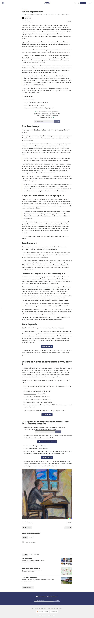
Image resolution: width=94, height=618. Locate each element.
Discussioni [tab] (36, 554)
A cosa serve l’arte (30, 394)
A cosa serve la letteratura (32, 397)
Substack (40, 615)
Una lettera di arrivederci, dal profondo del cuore (33, 560)
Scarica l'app (54, 611)
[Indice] (1, 309)
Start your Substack (43, 611)
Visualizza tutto (27, 587)
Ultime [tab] (30, 554)
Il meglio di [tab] (25, 554)
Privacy (45, 608)
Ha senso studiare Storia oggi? (33, 402)
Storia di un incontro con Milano (34, 405)
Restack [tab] (30, 537)
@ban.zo (42, 446)
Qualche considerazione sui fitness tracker (32, 570)
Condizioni (50, 608)
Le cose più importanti (29, 577)
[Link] (20, 126)
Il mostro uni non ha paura (32, 391)
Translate (25, 9)
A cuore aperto (27, 558)
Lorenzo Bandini (28, 17)
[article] (47, 561)
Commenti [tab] (25, 537)
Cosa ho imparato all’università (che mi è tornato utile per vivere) (44, 386)
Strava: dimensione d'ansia (31, 568)
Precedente (28, 527)
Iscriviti (83, 3)
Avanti (67, 527)
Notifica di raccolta (58, 608)
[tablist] (27, 537)
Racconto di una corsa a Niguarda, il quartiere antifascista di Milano (38, 579)
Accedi (90, 3)
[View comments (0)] (28, 21)
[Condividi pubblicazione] (78, 3)
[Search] (75, 3)
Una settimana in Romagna (32, 399)
